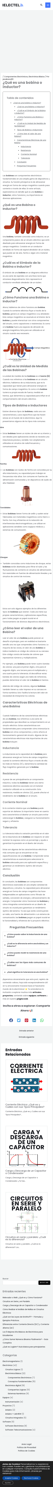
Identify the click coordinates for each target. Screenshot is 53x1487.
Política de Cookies (26, 1451)
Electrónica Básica (37, 76)
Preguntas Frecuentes (26, 166)
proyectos (8, 995)
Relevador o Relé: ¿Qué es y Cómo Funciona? (22, 1297)
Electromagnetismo (11, 1361)
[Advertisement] (26, 38)
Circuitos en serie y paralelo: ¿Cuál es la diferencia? (25, 1238)
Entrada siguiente (26, 1037)
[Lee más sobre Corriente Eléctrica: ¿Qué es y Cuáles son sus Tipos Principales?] (26, 1080)
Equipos (6, 1397)
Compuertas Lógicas (17, 1390)
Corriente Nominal (29, 154)
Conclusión (21, 162)
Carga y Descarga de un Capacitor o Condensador (25, 1172)
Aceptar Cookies (11, 1478)
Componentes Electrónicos (16, 76)
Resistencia (26, 150)
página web (22, 999)
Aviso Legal (26, 1444)
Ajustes (8, 1483)
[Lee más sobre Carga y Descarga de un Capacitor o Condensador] (26, 1146)
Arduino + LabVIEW (13, 1414)
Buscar (5, 1278)
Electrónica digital (13, 1385)
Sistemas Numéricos (16, 1393)
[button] (41, 5)
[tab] (26, 936)
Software (7, 1422)
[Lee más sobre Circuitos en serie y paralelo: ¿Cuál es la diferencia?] (26, 1213)
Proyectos (7, 1405)
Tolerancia (25, 158)
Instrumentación (12, 1402)
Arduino (8, 1410)
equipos (32, 995)
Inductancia (26, 146)
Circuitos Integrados (14, 1418)
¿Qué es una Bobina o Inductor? (31, 107)
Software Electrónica (14, 1426)
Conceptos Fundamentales (20, 1381)
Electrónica (7, 1365)
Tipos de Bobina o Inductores (29, 130)
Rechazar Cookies (31, 1478)
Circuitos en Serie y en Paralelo (16, 1301)
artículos (37, 992)
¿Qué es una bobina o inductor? (27, 103)
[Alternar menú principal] (48, 5)
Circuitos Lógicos (12, 1369)
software (41, 995)
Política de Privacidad (26, 1447)
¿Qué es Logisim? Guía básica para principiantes (24, 1347)
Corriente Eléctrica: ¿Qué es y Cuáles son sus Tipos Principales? (24, 1105)
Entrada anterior (26, 1031)
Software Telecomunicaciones (18, 1430)
